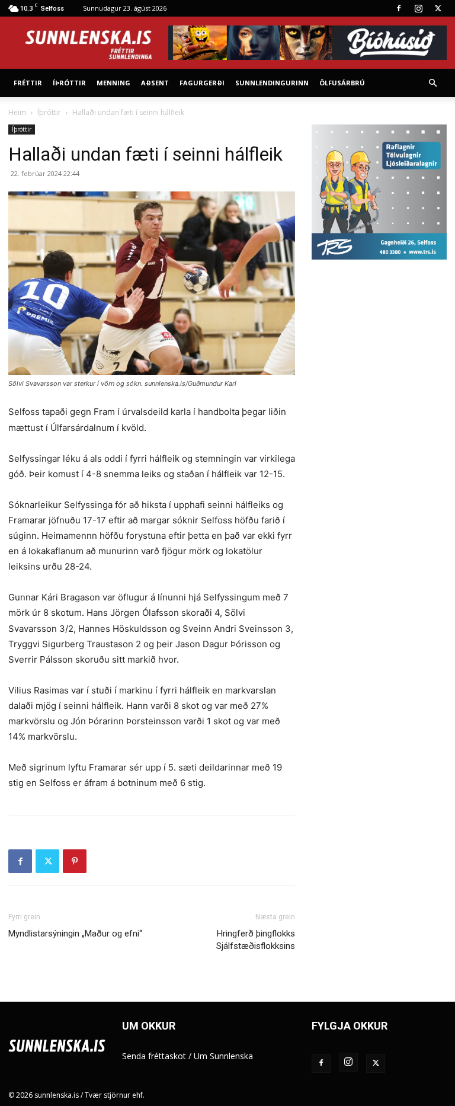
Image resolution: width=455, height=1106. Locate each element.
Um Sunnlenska (223, 1056)
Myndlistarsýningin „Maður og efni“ (75, 933)
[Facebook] (399, 8)
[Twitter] (438, 8)
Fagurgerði (202, 82)
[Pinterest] (74, 861)
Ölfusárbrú (342, 82)
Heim (17, 112)
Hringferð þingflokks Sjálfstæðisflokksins (255, 939)
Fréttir (28, 82)
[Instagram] (418, 8)
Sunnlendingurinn (272, 82)
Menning (113, 82)
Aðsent (155, 82)
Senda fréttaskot (154, 1056)
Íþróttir (69, 82)
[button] (432, 83)
